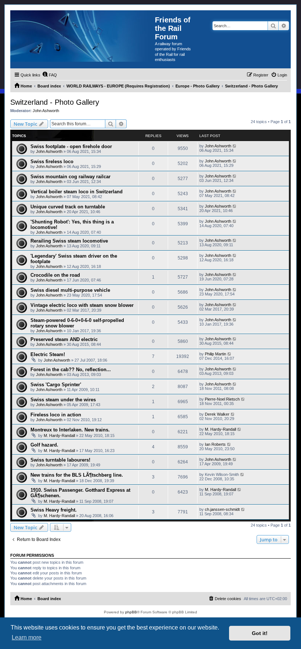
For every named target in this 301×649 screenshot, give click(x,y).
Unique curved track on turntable (67, 206)
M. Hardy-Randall (59, 435)
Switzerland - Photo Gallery (54, 102)
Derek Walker (217, 414)
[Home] (82, 36)
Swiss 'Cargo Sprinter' (55, 384)
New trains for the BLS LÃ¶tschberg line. (76, 475)
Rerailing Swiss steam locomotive (69, 241)
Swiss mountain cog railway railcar (70, 176)
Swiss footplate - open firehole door (71, 146)
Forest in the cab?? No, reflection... (70, 369)
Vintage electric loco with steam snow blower (82, 305)
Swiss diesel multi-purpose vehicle (70, 290)
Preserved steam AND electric (64, 339)
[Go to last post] (234, 146)
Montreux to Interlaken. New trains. (70, 430)
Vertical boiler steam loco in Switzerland (76, 191)
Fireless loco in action (55, 414)
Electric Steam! (47, 354)
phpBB (131, 612)
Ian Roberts (215, 444)
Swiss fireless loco (51, 161)
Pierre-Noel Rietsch (222, 399)
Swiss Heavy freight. (53, 510)
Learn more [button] (26, 637)
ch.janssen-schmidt (222, 509)
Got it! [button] (260, 633)
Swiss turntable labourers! (60, 460)
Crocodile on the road (55, 275)
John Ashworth (46, 110)
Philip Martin (215, 354)
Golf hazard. (44, 445)
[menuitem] (49, 75)
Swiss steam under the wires (63, 399)
